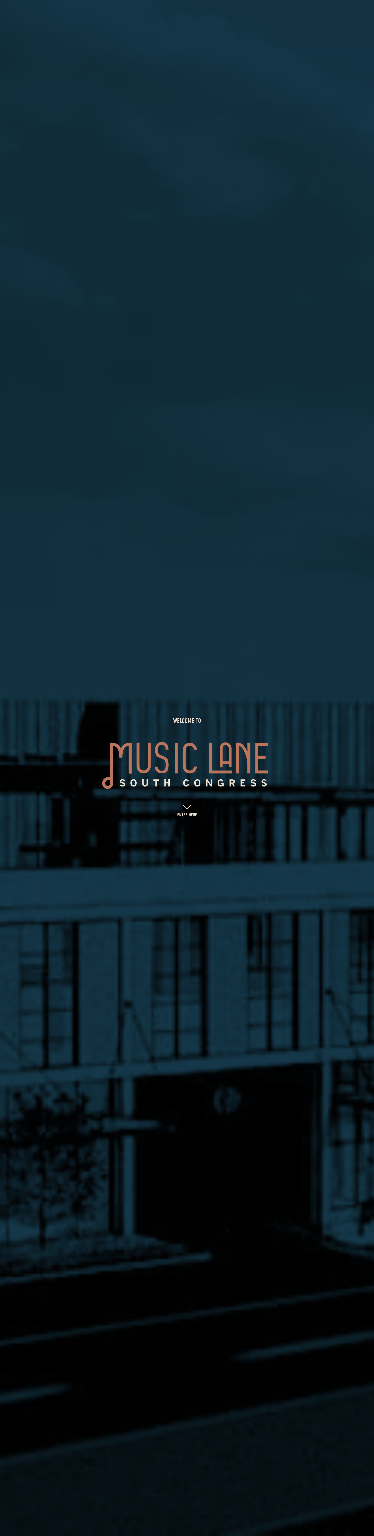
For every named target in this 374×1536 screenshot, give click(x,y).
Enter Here (187, 815)
